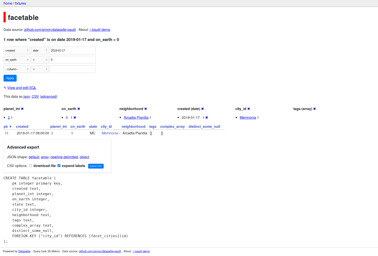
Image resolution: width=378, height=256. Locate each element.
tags (152, 126)
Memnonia (248, 117)
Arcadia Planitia (136, 117)
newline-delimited (64, 156)
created (22, 126)
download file (44, 165)
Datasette (24, 251)
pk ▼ (8, 126)
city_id (106, 126)
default (34, 156)
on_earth (77, 126)
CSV (35, 96)
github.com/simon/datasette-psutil (50, 29)
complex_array (172, 126)
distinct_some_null (204, 126)
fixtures (20, 3)
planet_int (58, 126)
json (26, 96)
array (45, 156)
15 (6, 132)
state (93, 126)
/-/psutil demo (99, 29)
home (8, 3)
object (84, 156)
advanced (48, 96)
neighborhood (133, 126)
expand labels (73, 165)
